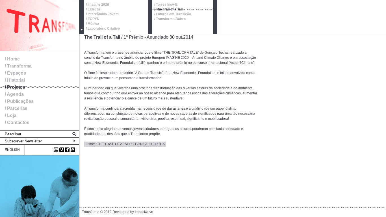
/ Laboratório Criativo (103, 29)
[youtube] (56, 149)
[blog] (73, 149)
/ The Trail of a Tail (168, 9)
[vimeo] (61, 149)
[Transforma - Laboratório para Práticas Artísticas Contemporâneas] (39, 50)
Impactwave (144, 212)
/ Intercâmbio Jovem (102, 14)
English (12, 150)
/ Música (92, 24)
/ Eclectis (93, 9)
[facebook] (67, 149)
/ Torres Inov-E (165, 4)
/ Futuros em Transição (172, 14)
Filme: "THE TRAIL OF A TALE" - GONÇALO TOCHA (125, 144)
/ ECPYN (92, 19)
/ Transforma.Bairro (170, 19)
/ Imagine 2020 (97, 4)
